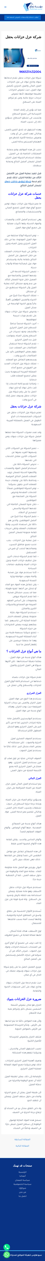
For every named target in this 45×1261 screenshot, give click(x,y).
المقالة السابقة (22, 1140)
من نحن (22, 1192)
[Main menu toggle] (5, 7)
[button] (22, 17)
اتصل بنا (23, 1196)
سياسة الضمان (22, 1180)
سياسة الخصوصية (22, 1184)
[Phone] (6, 1247)
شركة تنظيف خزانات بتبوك (18, 182)
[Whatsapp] (6, 1254)
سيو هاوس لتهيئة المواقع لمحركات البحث (22, 1255)
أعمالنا (22, 1176)
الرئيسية (23, 1172)
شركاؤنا (22, 1188)
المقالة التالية (22, 1146)
